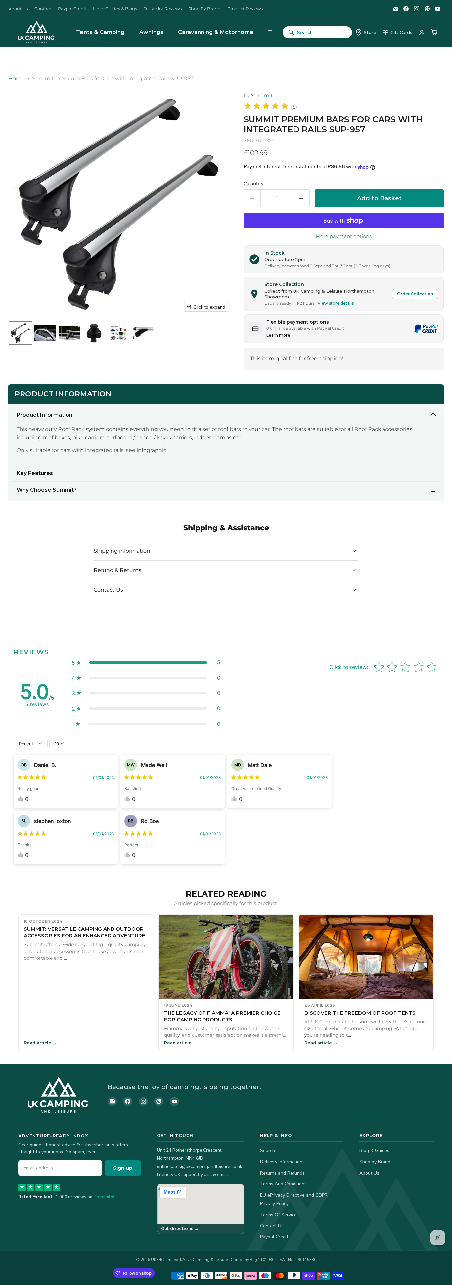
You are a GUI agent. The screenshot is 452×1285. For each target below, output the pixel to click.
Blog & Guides (374, 1150)
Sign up (122, 1168)
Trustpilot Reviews (163, 8)
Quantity (254, 183)
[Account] (422, 32)
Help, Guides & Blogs (115, 8)
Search (267, 1150)
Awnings (151, 32)
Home (16, 79)
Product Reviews (245, 8)
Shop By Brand (204, 8)
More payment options (344, 236)
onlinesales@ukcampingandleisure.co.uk (199, 1166)
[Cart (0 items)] (434, 32)
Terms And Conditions (283, 1184)
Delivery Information (281, 1162)
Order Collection (415, 293)
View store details (336, 303)
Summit (262, 95)
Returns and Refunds (282, 1173)
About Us (18, 8)
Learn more (279, 335)
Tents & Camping (100, 32)
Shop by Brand (374, 1162)
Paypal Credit (72, 8)
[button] (20, 333)
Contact (42, 8)
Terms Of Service (278, 1215)
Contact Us (272, 1226)
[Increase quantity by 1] (301, 198)
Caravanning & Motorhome (215, 32)
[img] (266, 107)
